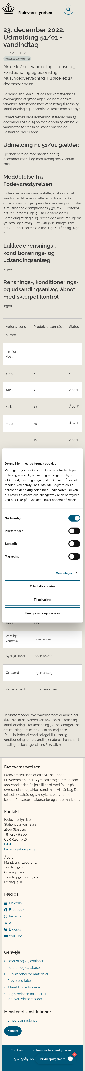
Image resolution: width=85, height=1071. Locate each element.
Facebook (16, 910)
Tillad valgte (42, 599)
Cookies (17, 1050)
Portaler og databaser (24, 968)
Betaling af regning (19, 849)
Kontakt (13, 1031)
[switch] (74, 530)
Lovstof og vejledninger (25, 961)
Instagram (17, 916)
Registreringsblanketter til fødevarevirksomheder (26, 996)
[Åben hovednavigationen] (81, 10)
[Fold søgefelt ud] (68, 10)
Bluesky (15, 929)
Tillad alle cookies (42, 586)
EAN (7, 844)
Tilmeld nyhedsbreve (23, 987)
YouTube (16, 936)
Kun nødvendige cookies (42, 613)
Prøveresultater (19, 981)
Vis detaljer (64, 573)
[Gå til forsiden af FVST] (26, 9)
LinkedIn (15, 903)
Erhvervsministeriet (22, 1020)
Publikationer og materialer (27, 974)
